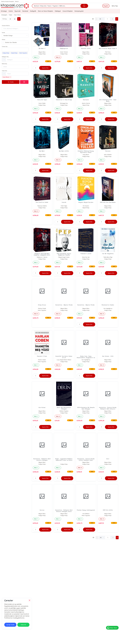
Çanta (11, 11)
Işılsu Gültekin (108, 154)
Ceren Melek (42, 103)
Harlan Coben (42, 359)
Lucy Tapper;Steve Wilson (64, 359)
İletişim (17, 1)
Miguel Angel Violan (64, 257)
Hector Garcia (86, 103)
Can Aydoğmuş (108, 308)
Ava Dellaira (85, 513)
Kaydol (106, 6)
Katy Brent (86, 154)
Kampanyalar (79, 11)
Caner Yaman (64, 52)
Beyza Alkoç (42, 52)
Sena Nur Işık (86, 257)
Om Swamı (86, 206)
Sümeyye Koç (64, 103)
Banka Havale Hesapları (7, 1)
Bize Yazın (113, 628)
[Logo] (15, 6)
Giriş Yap (115, 6)
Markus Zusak (42, 308)
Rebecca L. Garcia (42, 257)
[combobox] (15, 49)
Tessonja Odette (42, 206)
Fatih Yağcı (64, 206)
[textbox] (15, 49)
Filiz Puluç (108, 52)
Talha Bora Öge (107, 257)
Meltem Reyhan (64, 411)
